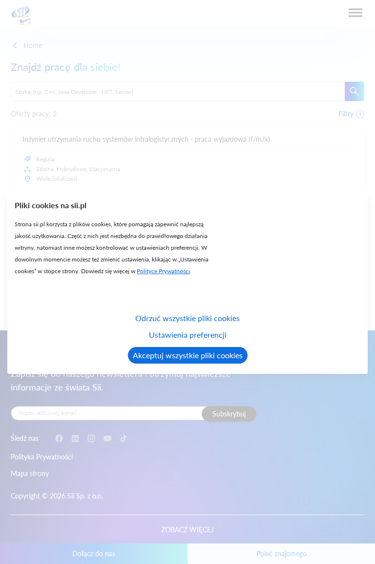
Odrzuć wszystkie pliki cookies (187, 318)
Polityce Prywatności (163, 271)
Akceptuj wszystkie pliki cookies (188, 355)
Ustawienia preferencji (188, 334)
